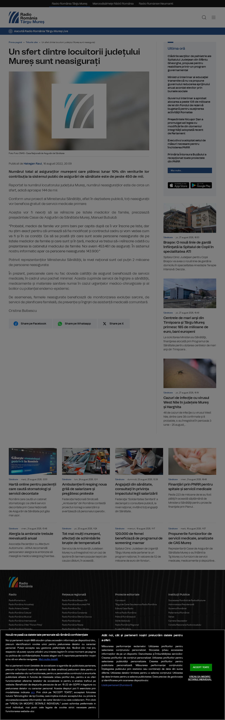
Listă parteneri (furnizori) (117, 685)
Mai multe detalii (48, 659)
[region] (112, 675)
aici (32, 692)
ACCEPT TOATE (201, 667)
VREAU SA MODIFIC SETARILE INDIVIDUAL (199, 678)
